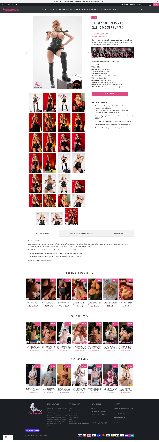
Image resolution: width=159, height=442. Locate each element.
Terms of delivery (95, 418)
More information (118, 233)
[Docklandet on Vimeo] (12, 5)
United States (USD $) (132, 5)
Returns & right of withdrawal (98, 414)
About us (93, 408)
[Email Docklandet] (2, 5)
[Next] (88, 53)
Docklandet (32, 435)
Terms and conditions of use (98, 411)
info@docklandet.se (122, 412)
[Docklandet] (10, 9)
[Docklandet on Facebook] (6, 5)
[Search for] (155, 10)
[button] (54, 9)
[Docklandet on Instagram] (9, 5)
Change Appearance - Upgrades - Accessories (81, 233)
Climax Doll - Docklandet (42, 233)
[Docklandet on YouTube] (16, 5)
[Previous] (26, 53)
